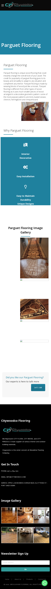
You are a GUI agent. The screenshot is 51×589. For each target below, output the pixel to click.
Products (29, 579)
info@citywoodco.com (16, 477)
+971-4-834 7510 (12, 471)
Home (7, 579)
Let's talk (38, 387)
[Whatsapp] (45, 583)
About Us (18, 579)
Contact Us (42, 579)
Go (25, 569)
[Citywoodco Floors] (19, 4)
